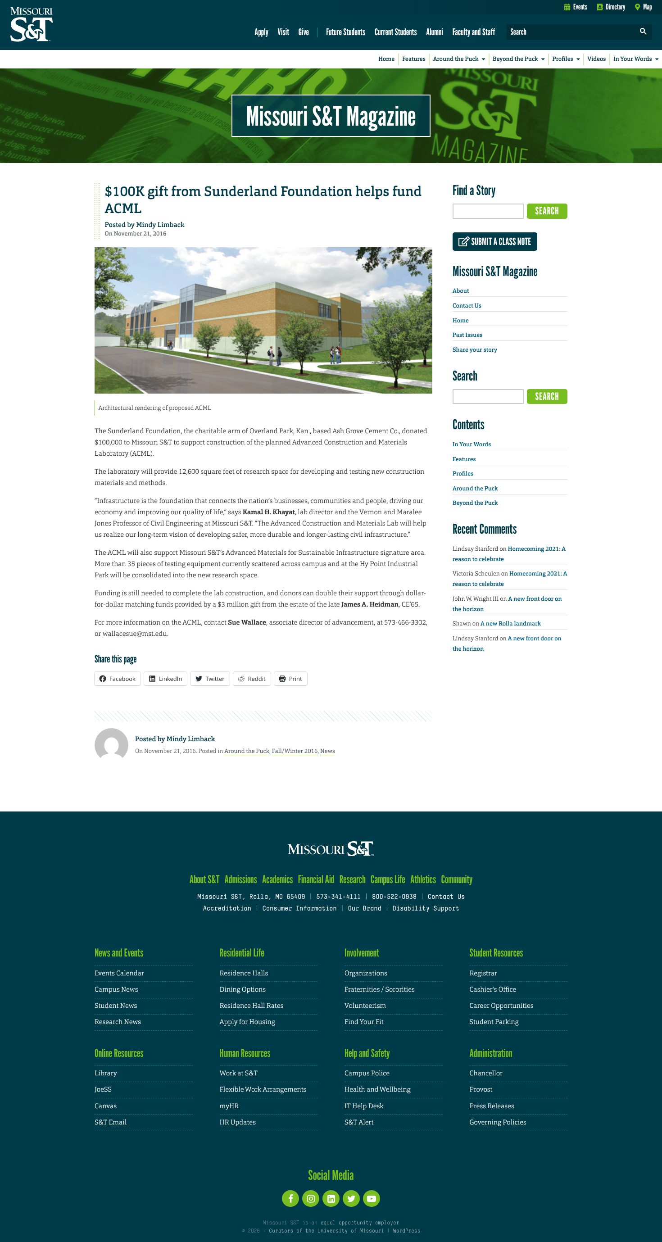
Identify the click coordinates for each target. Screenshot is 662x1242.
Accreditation (227, 909)
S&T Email (111, 1122)
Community (456, 879)
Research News (118, 1022)
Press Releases (492, 1106)
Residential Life (242, 952)
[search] (643, 32)
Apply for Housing (247, 1022)
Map (647, 6)
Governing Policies (498, 1122)
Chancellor (486, 1073)
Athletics (423, 879)
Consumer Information (299, 909)
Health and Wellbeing (378, 1089)
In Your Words (632, 59)
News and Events (119, 952)
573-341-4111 (338, 897)
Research (353, 879)
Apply (261, 31)
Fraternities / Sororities (380, 989)
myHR (229, 1106)
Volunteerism (365, 1006)
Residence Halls (244, 973)
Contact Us (467, 306)
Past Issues (467, 335)
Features (414, 59)
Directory (616, 6)
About (461, 291)
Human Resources (245, 1053)
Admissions (241, 879)
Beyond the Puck (515, 59)
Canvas (106, 1106)
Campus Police (367, 1073)
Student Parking (494, 1022)
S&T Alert (359, 1122)
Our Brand (364, 909)
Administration (491, 1053)
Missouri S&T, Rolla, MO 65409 (251, 897)
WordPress (406, 1231)
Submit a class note (500, 242)
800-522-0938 (394, 897)
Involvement (362, 952)
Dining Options (243, 989)
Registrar (483, 973)
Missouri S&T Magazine (331, 116)
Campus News (116, 989)
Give (304, 31)
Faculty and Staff (474, 31)
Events (580, 6)
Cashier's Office (493, 989)
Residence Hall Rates (252, 1006)
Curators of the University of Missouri (326, 1231)
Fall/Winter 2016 (295, 751)
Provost (481, 1089)
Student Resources (496, 952)
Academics (277, 879)
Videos (597, 59)
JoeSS (103, 1089)
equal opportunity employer (359, 1223)
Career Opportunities (502, 1006)
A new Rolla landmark (511, 624)
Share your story (475, 350)
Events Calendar (119, 973)
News (327, 751)
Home (386, 59)
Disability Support (425, 909)
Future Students (345, 31)
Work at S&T (239, 1073)
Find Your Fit (364, 1022)
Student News (116, 1006)
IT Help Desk (364, 1106)
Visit (284, 31)
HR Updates (238, 1122)
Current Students (396, 31)
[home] (60, 25)
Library (106, 1073)
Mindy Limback (160, 224)
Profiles (562, 59)
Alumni (434, 31)
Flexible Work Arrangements (263, 1089)
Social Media (331, 1175)
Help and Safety (367, 1053)
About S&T (205, 879)
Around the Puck (456, 59)
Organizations (366, 973)
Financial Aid (316, 879)
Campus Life (388, 879)
